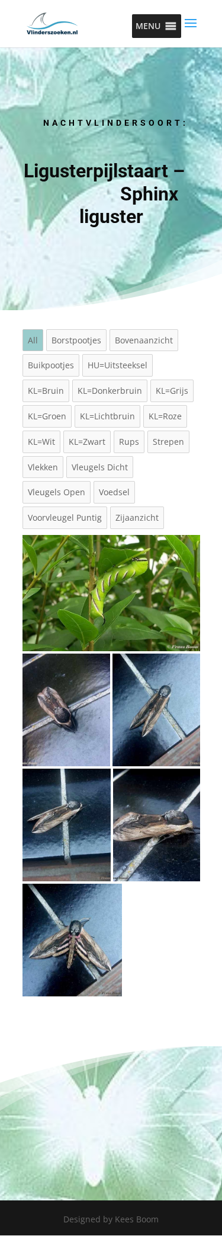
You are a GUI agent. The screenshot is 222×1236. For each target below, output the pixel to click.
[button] (148, 26)
